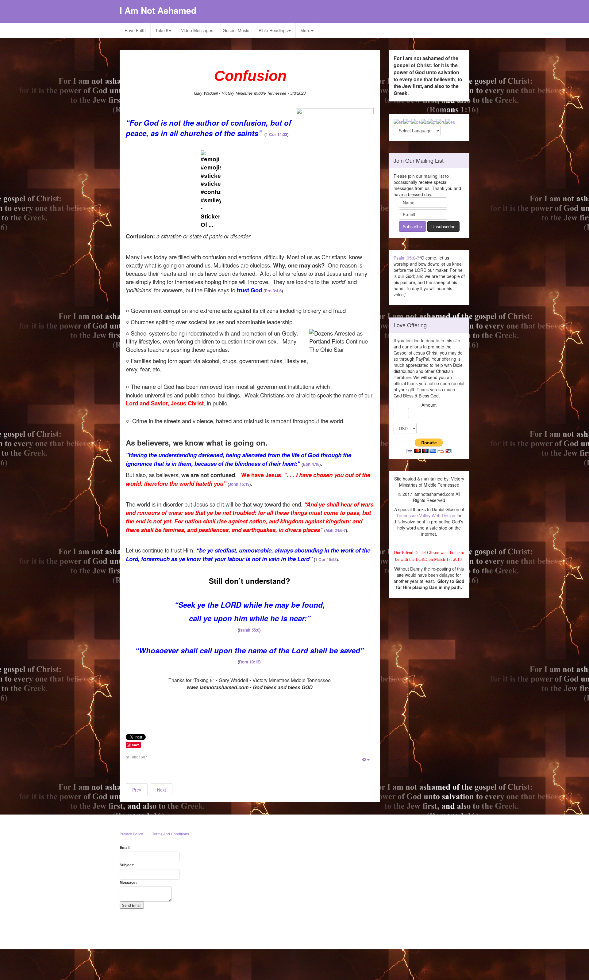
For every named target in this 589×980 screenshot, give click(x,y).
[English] (398, 121)
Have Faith (135, 30)
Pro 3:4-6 (273, 291)
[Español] (450, 121)
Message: (128, 882)
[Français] (407, 121)
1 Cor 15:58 (326, 559)
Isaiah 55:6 (249, 630)
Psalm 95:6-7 (406, 258)
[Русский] (441, 121)
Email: (125, 847)
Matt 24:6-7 (335, 530)
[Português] (432, 121)
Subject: (127, 865)
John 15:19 (239, 484)
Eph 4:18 (311, 464)
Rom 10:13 (249, 662)
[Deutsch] (416, 121)
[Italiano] (424, 121)
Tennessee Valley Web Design (425, 515)
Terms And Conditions (170, 833)
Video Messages (197, 30)
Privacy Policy (131, 833)
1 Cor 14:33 (276, 134)
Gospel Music (236, 30)
